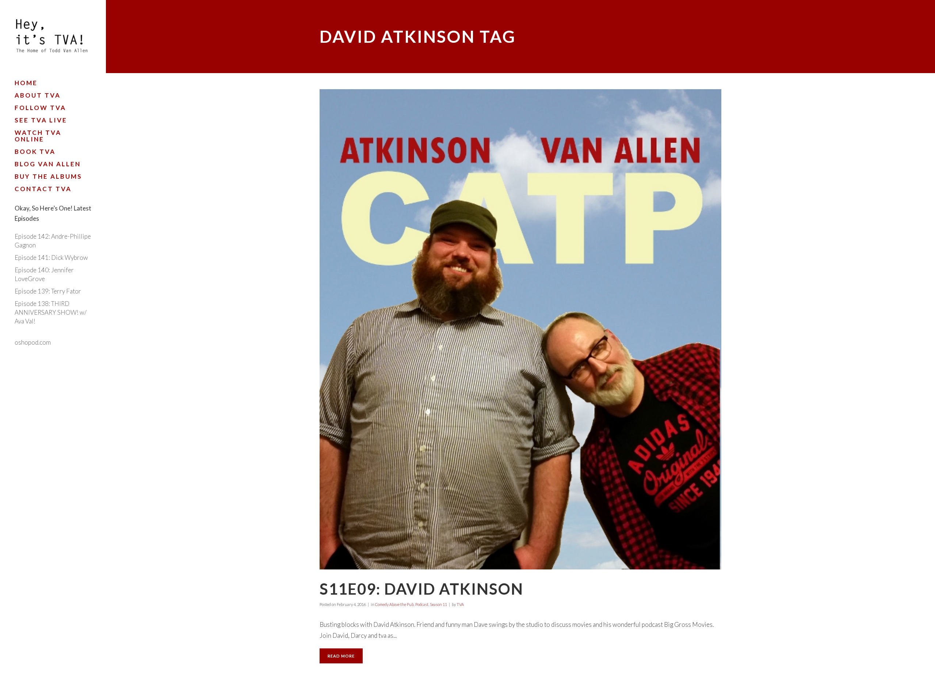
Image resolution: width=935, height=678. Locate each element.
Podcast (421, 604)
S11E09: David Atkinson (421, 589)
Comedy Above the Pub (394, 604)
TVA (460, 604)
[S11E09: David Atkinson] (520, 329)
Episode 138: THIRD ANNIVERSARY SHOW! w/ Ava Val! (51, 312)
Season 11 (438, 604)
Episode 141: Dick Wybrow (51, 257)
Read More (341, 656)
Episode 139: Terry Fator (48, 291)
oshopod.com (33, 342)
